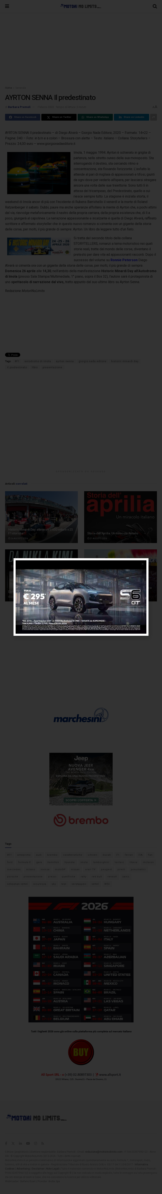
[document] (81, 597)
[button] (142, 564)
